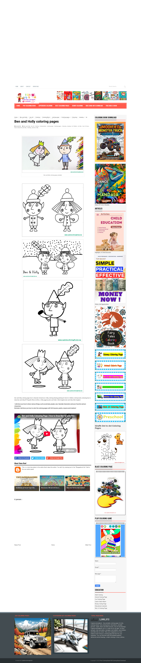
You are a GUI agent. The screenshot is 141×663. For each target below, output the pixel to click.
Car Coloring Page (100, 599)
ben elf (32, 126)
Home (17, 86)
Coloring (37, 126)
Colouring (64, 126)
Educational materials (101, 606)
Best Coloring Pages (62, 106)
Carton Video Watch (100, 601)
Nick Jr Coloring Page (101, 608)
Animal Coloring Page (101, 597)
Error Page (36, 86)
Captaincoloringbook (26, 660)
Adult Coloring (99, 595)
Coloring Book (43, 126)
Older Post (88, 545)
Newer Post (17, 545)
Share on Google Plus (56, 458)
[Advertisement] (57, 13)
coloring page (50, 126)
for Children (74, 126)
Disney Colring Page (100, 604)
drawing (69, 126)
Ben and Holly (27, 126)
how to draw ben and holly (20, 127)
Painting (29, 127)
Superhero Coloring (45, 106)
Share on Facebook (23, 458)
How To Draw (85, 126)
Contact (28, 86)
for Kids (80, 126)
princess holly (35, 127)
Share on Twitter (39, 458)
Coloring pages (57, 126)
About (22, 86)
